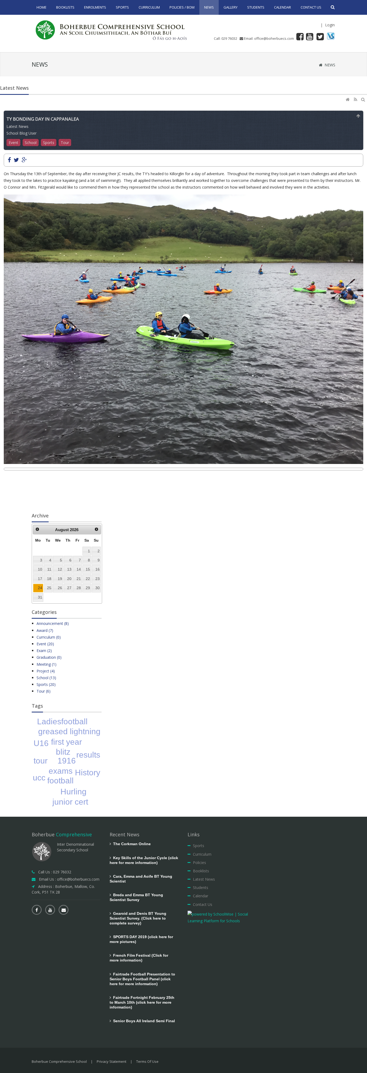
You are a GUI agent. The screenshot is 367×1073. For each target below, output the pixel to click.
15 (88, 569)
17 (40, 579)
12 (60, 569)
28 (79, 588)
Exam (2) (44, 650)
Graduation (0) (49, 657)
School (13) (46, 677)
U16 (41, 743)
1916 (66, 760)
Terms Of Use (147, 1061)
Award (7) (45, 630)
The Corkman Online (131, 844)
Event (13, 142)
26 (60, 588)
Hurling (73, 791)
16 (97, 569)
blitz (63, 751)
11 (49, 569)
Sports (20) (46, 684)
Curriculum (202, 854)
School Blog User (21, 133)
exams (61, 770)
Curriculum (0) (49, 637)
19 (60, 579)
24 (40, 588)
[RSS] (356, 99)
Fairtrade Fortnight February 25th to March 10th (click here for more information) (142, 1002)
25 (49, 588)
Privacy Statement (111, 1061)
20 (69, 579)
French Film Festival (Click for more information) (139, 957)
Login (330, 24)
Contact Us (202, 904)
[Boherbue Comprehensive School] (112, 29)
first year (66, 741)
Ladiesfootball (62, 721)
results (88, 754)
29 (88, 588)
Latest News (17, 126)
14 (79, 569)
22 (88, 579)
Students (200, 887)
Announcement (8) (53, 623)
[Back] (358, 115)
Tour (65, 142)
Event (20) (45, 643)
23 (97, 579)
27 (69, 588)
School (31, 142)
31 (40, 597)
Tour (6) (44, 691)
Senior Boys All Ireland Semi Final (143, 1021)
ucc (39, 777)
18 (49, 579)
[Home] (348, 99)
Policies (199, 862)
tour (41, 760)
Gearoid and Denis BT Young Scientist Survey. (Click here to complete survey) (138, 918)
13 (69, 569)
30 (97, 588)
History (87, 772)
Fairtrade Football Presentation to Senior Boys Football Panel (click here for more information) (142, 979)
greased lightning (69, 731)
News (330, 64)
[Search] (363, 99)
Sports (48, 142)
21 (79, 579)
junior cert (70, 801)
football (60, 780)
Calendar (200, 895)
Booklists (201, 870)
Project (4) (46, 671)
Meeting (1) (46, 664)
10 (40, 569)
